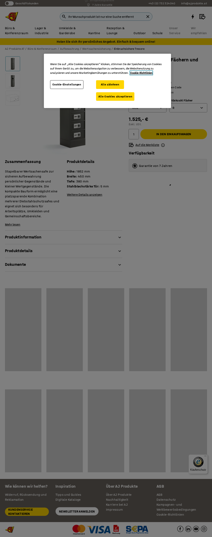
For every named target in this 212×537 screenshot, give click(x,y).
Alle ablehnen (110, 84)
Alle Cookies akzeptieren (115, 96)
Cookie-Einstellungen (66, 84)
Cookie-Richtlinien (141, 73)
